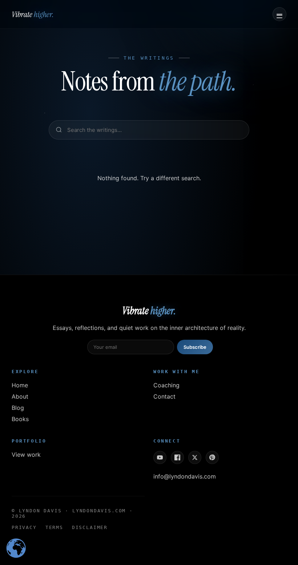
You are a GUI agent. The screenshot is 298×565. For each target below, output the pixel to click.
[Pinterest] (212, 457)
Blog (18, 407)
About (20, 396)
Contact (164, 396)
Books (20, 419)
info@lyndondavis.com (184, 476)
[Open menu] (279, 14)
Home (20, 385)
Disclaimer (90, 527)
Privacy (24, 527)
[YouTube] (159, 457)
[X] (194, 457)
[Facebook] (177, 457)
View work (26, 454)
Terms (54, 527)
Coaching (166, 385)
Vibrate (33, 14)
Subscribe (195, 347)
